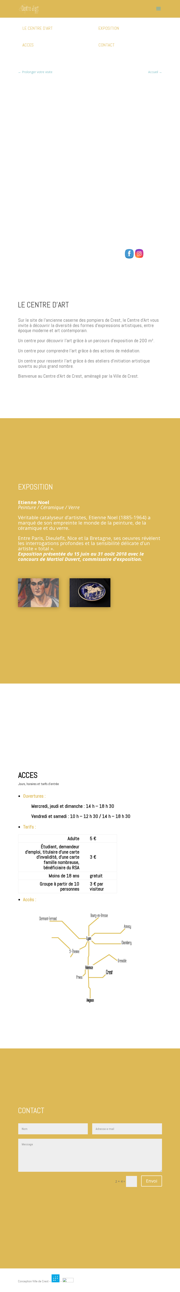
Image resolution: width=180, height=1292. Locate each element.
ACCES (28, 45)
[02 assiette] (90, 606)
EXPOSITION (108, 28)
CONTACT (106, 45)
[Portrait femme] (38, 606)
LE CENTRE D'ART (37, 28)
